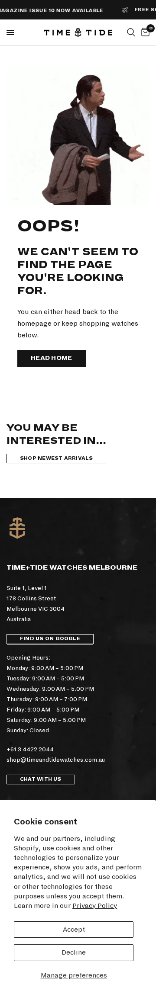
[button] (51, 358)
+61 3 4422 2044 (30, 749)
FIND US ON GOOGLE (50, 638)
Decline (74, 952)
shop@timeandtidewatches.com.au (55, 760)
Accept (74, 929)
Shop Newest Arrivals (56, 458)
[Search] (131, 32)
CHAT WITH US (41, 779)
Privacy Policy (94, 905)
